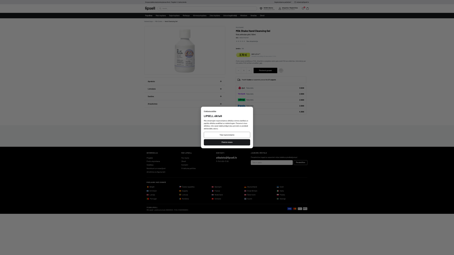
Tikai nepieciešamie (227, 135)
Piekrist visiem (227, 142)
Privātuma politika (210, 111)
